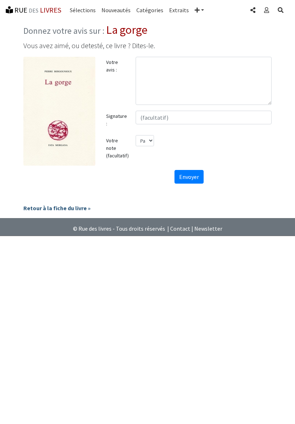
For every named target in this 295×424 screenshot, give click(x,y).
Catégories (149, 10)
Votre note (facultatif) (117, 148)
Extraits (179, 10)
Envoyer (189, 176)
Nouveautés (116, 10)
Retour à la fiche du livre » (57, 208)
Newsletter (208, 228)
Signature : (116, 120)
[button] (199, 10)
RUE (37, 9)
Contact (180, 228)
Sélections (83, 10)
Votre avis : (112, 66)
